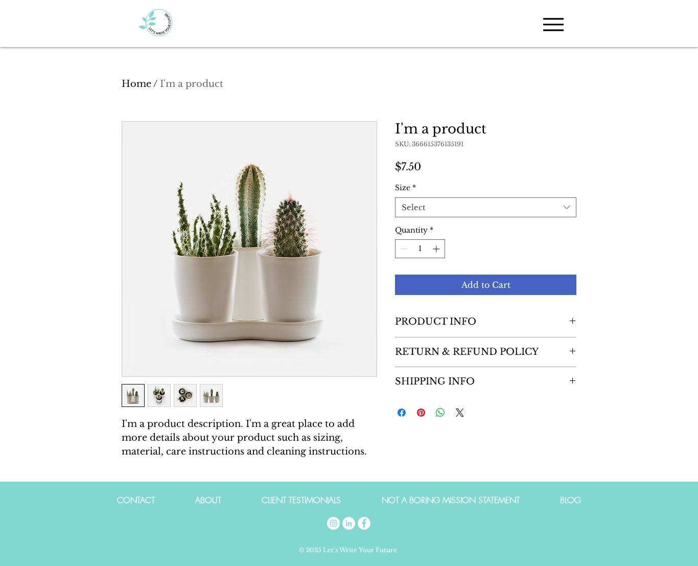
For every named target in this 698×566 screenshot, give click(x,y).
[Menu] (553, 24)
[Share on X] (460, 412)
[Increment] (437, 249)
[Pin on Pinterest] (421, 412)
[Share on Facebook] (401, 412)
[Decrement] (403, 249)
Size (405, 187)
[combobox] (485, 207)
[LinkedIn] (348, 523)
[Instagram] (333, 523)
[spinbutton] (420, 249)
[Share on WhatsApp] (440, 412)
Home (136, 83)
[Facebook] (364, 523)
